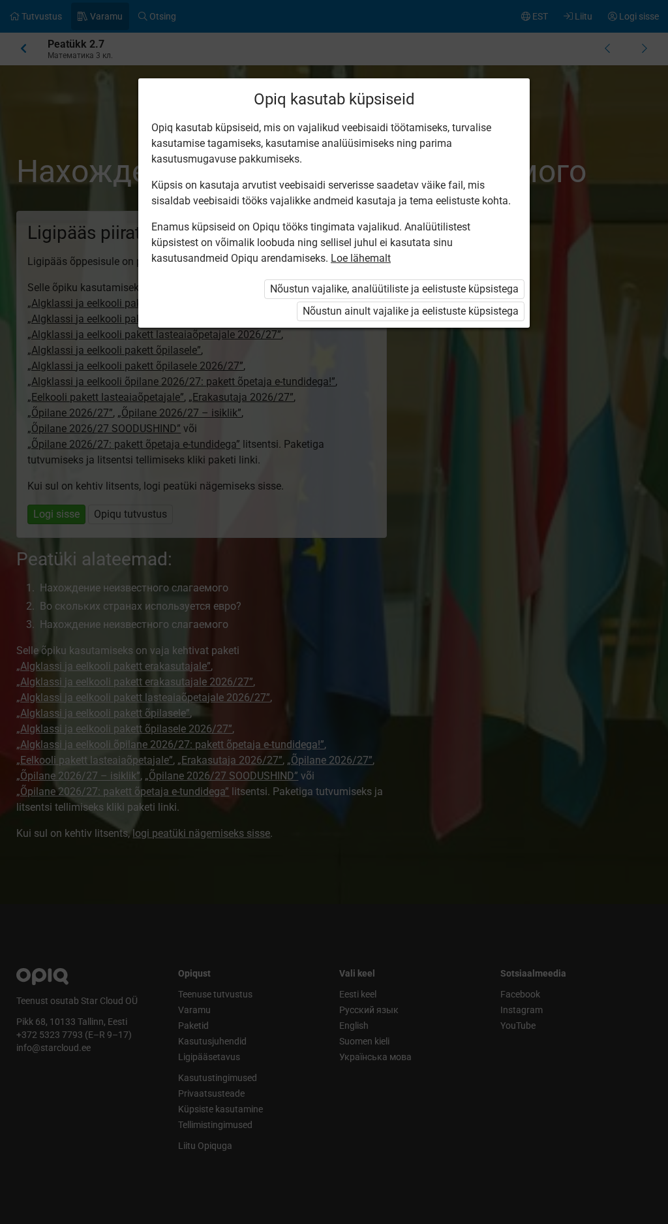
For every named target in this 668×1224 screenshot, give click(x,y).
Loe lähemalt (361, 258)
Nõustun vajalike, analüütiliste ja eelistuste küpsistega (394, 289)
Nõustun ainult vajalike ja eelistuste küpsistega (411, 311)
